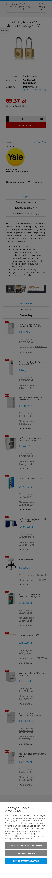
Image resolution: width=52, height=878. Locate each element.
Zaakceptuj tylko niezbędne (26, 845)
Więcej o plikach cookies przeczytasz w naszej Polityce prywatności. (24, 837)
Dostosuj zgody (26, 853)
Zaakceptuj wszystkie (26, 861)
